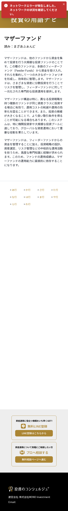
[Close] (64, 4)
